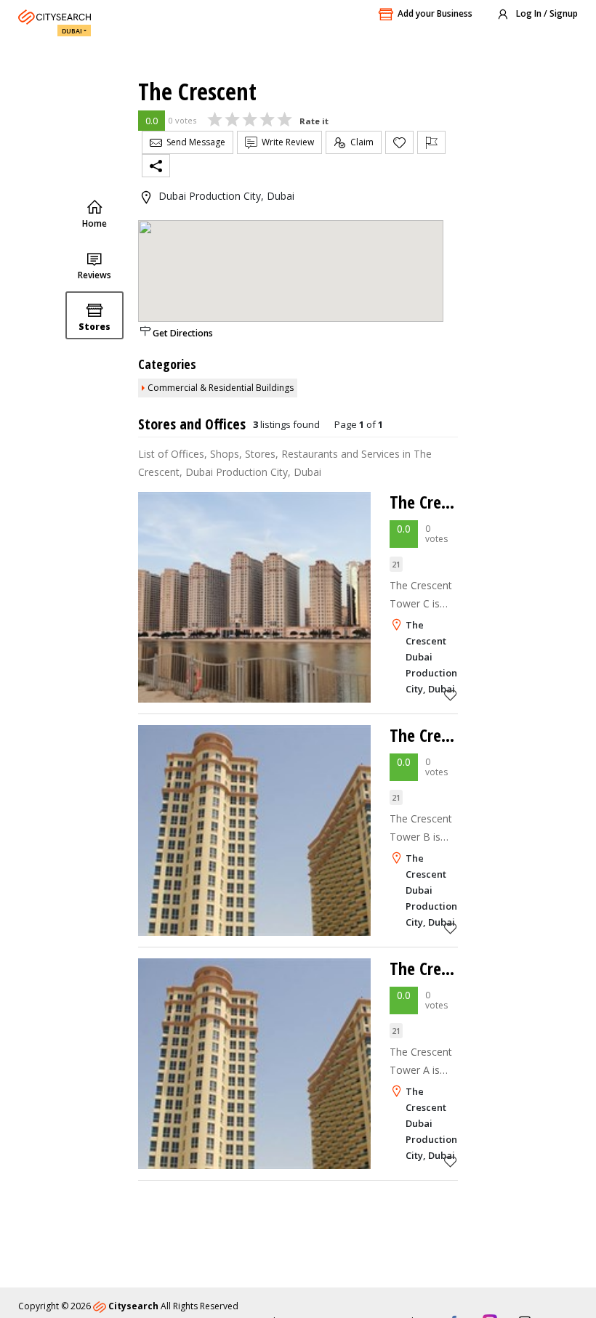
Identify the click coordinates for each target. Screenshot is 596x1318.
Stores (94, 326)
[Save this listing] (450, 695)
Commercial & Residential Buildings (221, 387)
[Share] (156, 165)
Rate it (314, 121)
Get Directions (183, 333)
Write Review (285, 142)
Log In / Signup (546, 13)
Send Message (193, 142)
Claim (360, 142)
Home (94, 223)
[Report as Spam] (431, 142)
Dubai (72, 31)
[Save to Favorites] (399, 142)
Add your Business (435, 13)
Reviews (94, 275)
